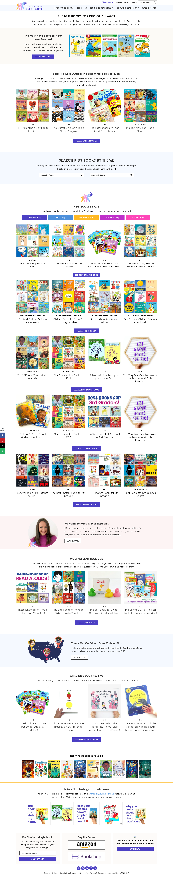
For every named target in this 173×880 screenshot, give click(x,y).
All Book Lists (140, 124)
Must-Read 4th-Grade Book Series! (140, 494)
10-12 (68, 606)
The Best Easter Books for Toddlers (68, 265)
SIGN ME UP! (37, 859)
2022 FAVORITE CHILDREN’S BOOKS (86, 756)
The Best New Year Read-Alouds (140, 129)
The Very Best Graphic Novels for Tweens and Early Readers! (140, 378)
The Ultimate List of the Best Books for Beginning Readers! (140, 611)
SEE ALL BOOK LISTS (86, 623)
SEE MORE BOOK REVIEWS (86, 739)
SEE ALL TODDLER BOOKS (86, 275)
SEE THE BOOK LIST (43, 57)
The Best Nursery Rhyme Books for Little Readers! (140, 265)
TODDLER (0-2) (34, 218)
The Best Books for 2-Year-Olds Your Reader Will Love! (104, 611)
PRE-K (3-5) (60, 218)
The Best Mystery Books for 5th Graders (68, 494)
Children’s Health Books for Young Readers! (68, 321)
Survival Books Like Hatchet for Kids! (32, 494)
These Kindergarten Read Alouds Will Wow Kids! (32, 611)
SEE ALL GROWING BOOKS (86, 448)
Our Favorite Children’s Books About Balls (140, 321)
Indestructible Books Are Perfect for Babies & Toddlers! (104, 265)
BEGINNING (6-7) (86, 218)
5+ (33, 606)
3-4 (33, 124)
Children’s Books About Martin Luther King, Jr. (33, 435)
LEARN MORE (73, 541)
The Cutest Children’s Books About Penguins (68, 129)
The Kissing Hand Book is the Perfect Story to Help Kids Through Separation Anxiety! (140, 726)
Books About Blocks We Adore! (104, 321)
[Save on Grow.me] (2, 456)
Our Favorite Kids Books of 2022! (68, 377)
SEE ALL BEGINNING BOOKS (86, 390)
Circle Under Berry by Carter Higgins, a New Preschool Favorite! (68, 726)
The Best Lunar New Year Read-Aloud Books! (104, 129)
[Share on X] (2, 445)
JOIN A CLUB (79, 657)
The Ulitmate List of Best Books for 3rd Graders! (104, 435)
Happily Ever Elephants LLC (70, 873)
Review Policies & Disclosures (94, 873)
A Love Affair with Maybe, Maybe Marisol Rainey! (104, 377)
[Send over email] (2, 451)
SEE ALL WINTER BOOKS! (86, 141)
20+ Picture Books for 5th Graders (104, 494)
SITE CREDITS (124, 873)
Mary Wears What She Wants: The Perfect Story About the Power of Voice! (104, 726)
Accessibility (113, 873)
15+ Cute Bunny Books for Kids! (32, 265)
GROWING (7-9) (112, 218)
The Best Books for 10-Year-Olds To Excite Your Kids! (68, 611)
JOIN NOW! (135, 849)
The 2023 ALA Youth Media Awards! (33, 377)
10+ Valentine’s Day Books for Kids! (33, 129)
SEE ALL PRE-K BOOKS (86, 331)
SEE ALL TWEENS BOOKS (86, 504)
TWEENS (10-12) (138, 218)
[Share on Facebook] (2, 435)
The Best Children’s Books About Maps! (33, 321)
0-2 (104, 606)
